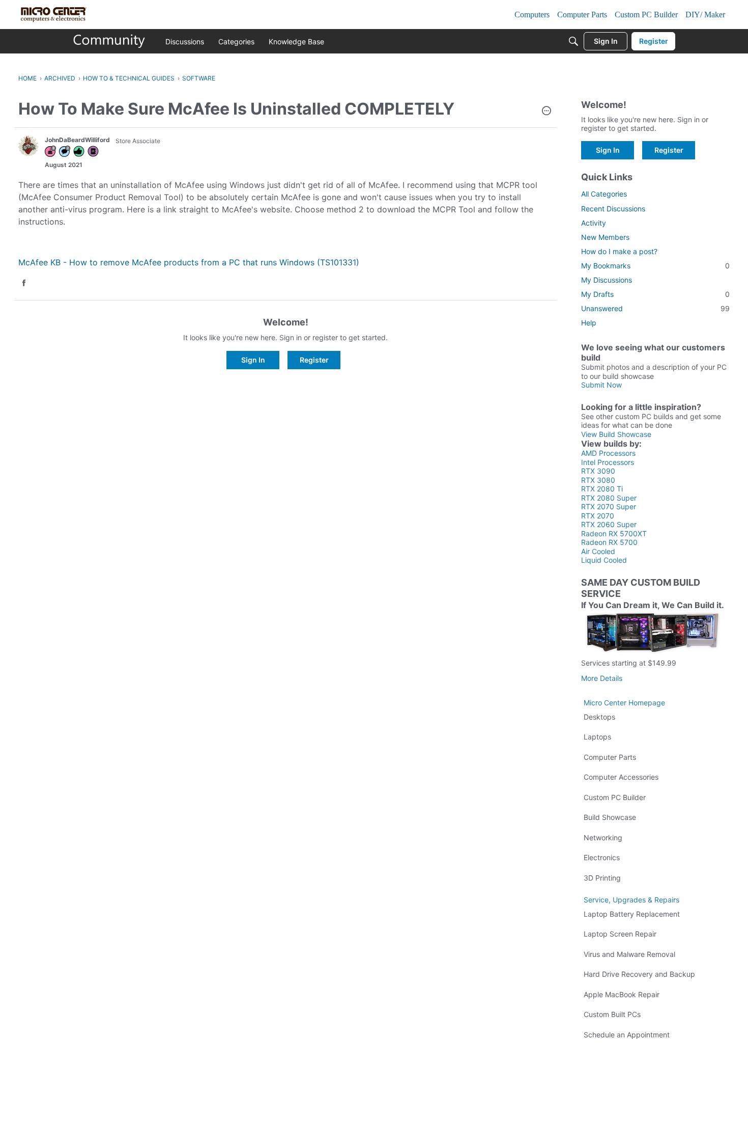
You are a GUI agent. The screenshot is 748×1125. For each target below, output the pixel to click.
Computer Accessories (621, 777)
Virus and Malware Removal (629, 954)
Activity (593, 222)
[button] (546, 111)
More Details (601, 678)
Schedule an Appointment (627, 1034)
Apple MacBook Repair (621, 994)
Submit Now (601, 384)
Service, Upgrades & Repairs (631, 899)
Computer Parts (610, 757)
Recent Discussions (613, 208)
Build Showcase (610, 817)
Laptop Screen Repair (620, 933)
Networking (603, 837)
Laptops (597, 736)
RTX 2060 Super (609, 524)
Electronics (602, 857)
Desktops (599, 716)
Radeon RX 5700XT (614, 533)
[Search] (573, 41)
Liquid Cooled (604, 560)
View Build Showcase (616, 434)
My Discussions (606, 280)
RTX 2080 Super (609, 497)
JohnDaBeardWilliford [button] (77, 140)
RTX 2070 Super (608, 506)
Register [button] (314, 359)
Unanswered (655, 308)
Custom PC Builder (615, 797)
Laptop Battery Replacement (632, 914)
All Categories (604, 193)
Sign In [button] (253, 359)
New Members (605, 237)
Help (588, 322)
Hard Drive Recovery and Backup (639, 974)
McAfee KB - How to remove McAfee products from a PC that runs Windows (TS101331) (188, 262)
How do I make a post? (619, 251)
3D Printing (602, 877)
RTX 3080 (598, 480)
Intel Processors (607, 462)
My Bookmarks (655, 265)
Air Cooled (598, 551)
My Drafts (655, 294)
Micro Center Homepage (624, 702)
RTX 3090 (598, 471)
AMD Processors (608, 453)
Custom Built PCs (612, 1014)
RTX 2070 (597, 515)
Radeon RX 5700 (609, 542)
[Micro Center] (109, 41)
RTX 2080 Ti (602, 488)
